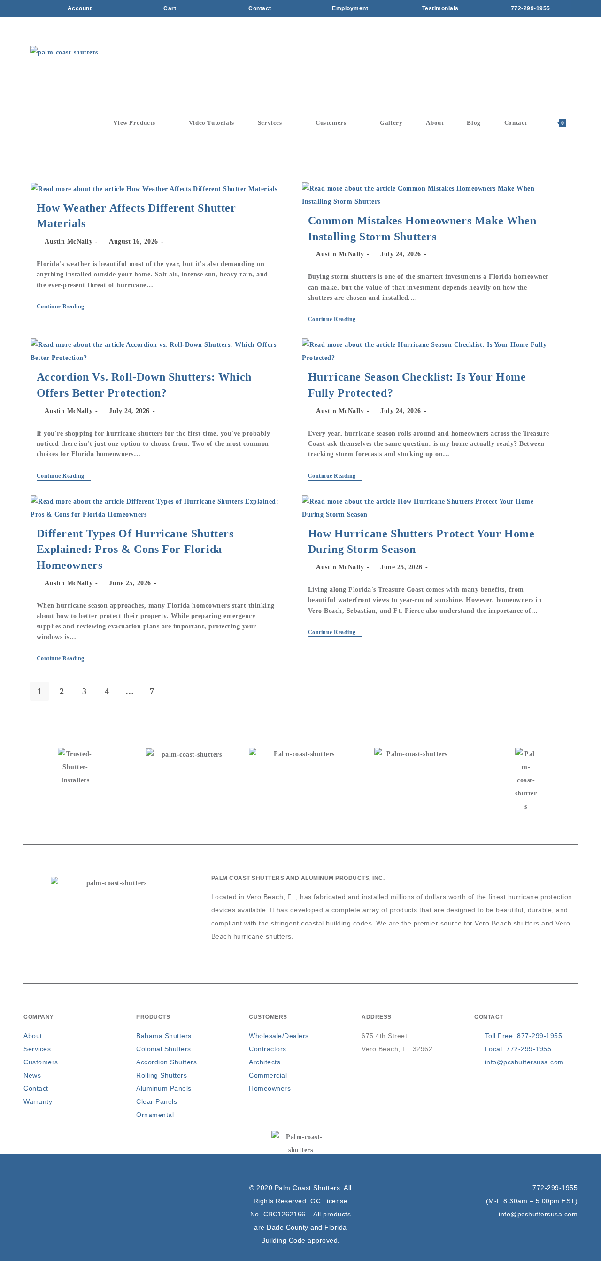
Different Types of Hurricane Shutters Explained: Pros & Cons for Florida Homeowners (135, 549)
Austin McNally (68, 241)
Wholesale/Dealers (279, 1035)
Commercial (268, 1075)
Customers (40, 1062)
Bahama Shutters (164, 1035)
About (32, 1035)
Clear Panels (156, 1101)
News (32, 1075)
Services (37, 1049)
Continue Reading (64, 306)
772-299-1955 (555, 1188)
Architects (264, 1062)
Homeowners (270, 1088)
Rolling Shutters (161, 1075)
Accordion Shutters (166, 1062)
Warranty (37, 1101)
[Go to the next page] (174, 691)
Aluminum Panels (164, 1088)
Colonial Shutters (163, 1049)
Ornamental (155, 1114)
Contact (35, 1088)
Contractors (267, 1049)
